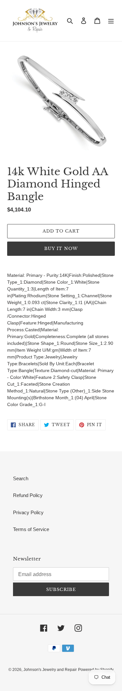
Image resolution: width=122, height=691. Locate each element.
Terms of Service (31, 529)
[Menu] (111, 21)
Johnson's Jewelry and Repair (50, 669)
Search (20, 478)
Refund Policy (28, 495)
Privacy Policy (28, 512)
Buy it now (60, 248)
